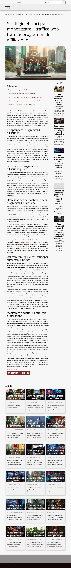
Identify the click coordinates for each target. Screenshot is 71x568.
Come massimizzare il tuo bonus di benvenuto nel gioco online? (59, 161)
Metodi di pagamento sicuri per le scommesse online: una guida (15, 427)
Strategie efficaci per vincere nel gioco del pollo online (55, 399)
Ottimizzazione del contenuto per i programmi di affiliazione (25, 97)
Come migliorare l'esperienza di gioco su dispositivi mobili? (59, 99)
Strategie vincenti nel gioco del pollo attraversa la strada (35, 427)
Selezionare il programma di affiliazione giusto (21, 94)
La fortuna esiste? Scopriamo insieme (35, 534)
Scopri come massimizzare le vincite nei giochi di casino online (59, 130)
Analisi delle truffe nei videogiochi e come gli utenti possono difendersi (56, 427)
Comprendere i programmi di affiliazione (19, 90)
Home (7, 15)
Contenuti (13, 86)
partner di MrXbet (26, 242)
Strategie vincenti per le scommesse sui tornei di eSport (15, 508)
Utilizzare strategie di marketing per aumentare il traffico (24, 101)
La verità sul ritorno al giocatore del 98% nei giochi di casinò (59, 196)
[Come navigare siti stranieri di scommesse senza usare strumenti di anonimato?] (59, 219)
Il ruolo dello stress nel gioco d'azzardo (15, 534)
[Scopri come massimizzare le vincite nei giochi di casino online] (59, 121)
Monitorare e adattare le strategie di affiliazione (22, 105)
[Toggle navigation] (7, 7)
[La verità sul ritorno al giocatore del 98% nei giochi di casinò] (59, 186)
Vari (12, 15)
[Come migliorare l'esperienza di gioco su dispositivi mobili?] (59, 89)
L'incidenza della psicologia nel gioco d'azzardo (56, 535)
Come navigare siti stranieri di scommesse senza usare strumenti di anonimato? (59, 230)
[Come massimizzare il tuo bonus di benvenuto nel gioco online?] (59, 150)
